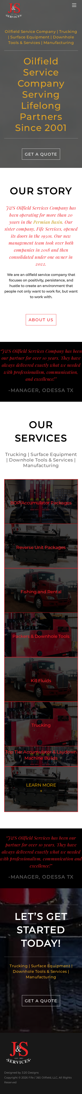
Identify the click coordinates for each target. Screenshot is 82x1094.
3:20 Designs (30, 1072)
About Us (41, 319)
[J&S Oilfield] (13, 16)
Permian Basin (47, 222)
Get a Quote (41, 154)
